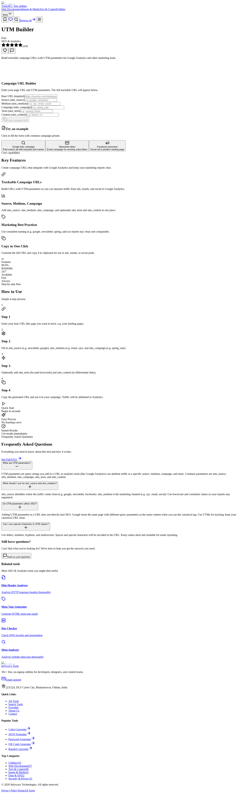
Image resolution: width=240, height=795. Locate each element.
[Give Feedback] (11, 51)
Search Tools (15, 704)
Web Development (11, 9)
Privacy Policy (9, 790)
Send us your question (18, 557)
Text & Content (48, 9)
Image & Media (31, 9)
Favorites (13, 707)
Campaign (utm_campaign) (16, 107)
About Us (13, 710)
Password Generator (19, 739)
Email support (13, 679)
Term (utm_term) (10, 110)
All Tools (13, 701)
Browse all (26, 20)
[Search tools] (16, 19)
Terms (21, 790)
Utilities (61, 9)
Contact (12, 713)
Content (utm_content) (13, 114)
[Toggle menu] (39, 19)
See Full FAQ (9, 459)
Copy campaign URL (17, 120)
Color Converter (17, 729)
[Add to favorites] (4, 51)
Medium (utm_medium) (14, 103)
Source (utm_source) (12, 99)
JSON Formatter (17, 734)
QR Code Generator (19, 744)
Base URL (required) (13, 96)
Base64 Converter (18, 749)
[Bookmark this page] (4, 19)
